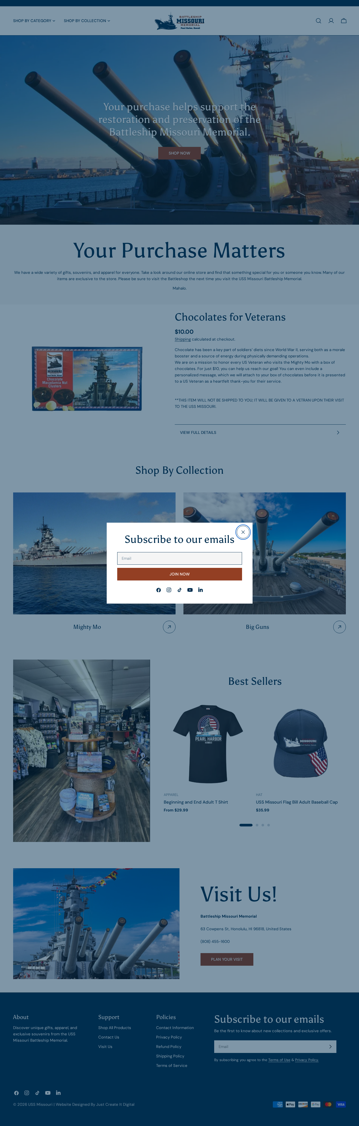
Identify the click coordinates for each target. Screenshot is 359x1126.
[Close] (243, 532)
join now (180, 574)
